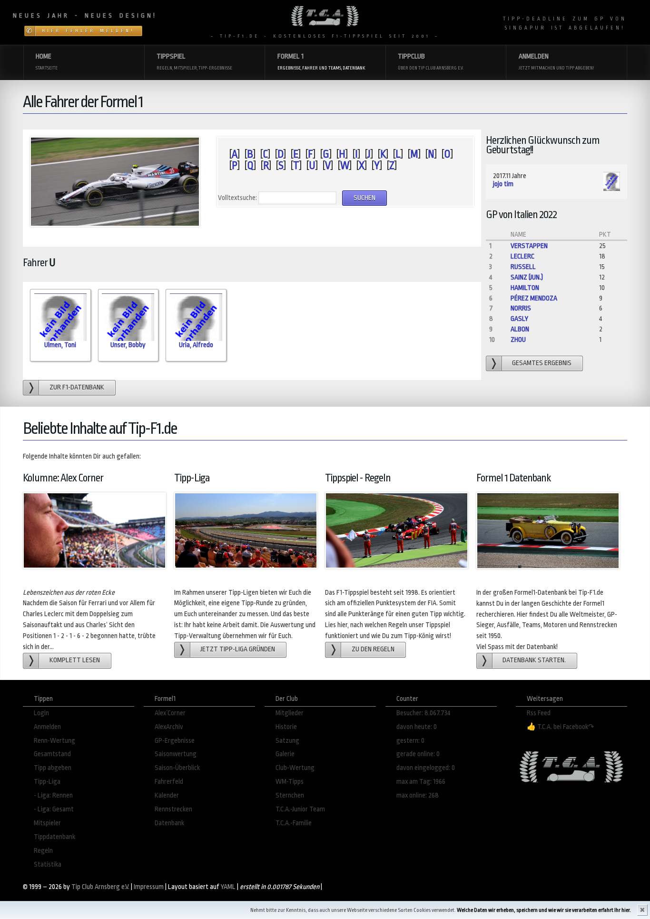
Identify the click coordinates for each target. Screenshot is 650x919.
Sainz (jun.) (527, 277)
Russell (523, 267)
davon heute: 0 (416, 727)
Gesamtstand (52, 754)
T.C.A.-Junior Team (300, 809)
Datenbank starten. (534, 660)
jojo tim (503, 184)
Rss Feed (539, 713)
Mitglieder (290, 713)
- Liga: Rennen (53, 795)
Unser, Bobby (128, 345)
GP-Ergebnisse (175, 741)
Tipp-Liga (47, 782)
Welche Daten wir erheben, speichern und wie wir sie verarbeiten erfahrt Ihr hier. (544, 910)
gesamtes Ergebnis (541, 363)
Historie (286, 727)
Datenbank (169, 823)
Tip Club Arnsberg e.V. (100, 887)
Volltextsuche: (237, 198)
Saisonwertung (176, 754)
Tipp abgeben (52, 768)
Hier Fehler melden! (88, 31)
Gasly (519, 319)
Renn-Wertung (54, 741)
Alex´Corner (170, 713)
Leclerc (522, 256)
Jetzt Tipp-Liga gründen (237, 649)
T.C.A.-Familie (294, 823)
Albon (520, 329)
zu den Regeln (373, 649)
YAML (228, 887)
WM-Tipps (290, 782)
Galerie (285, 754)
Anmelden (47, 727)
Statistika (47, 864)
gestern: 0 (410, 741)
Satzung (287, 741)
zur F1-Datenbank (76, 387)
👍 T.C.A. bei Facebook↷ (560, 727)
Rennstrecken (173, 809)
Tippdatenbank (54, 837)
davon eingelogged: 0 (425, 768)
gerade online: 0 (418, 754)
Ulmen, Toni (60, 345)
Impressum (149, 887)
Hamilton (525, 288)
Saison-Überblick (177, 768)
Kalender (167, 795)
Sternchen (290, 795)
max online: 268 (417, 795)
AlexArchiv (169, 727)
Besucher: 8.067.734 (423, 713)
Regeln (43, 851)
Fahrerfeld (169, 782)
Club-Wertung (295, 768)
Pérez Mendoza (534, 298)
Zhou (518, 340)
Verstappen (529, 246)
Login (41, 713)
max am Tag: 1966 (420, 782)
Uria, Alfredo (196, 345)
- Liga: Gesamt (54, 809)
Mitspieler (47, 823)
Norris (521, 308)
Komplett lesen (74, 660)
